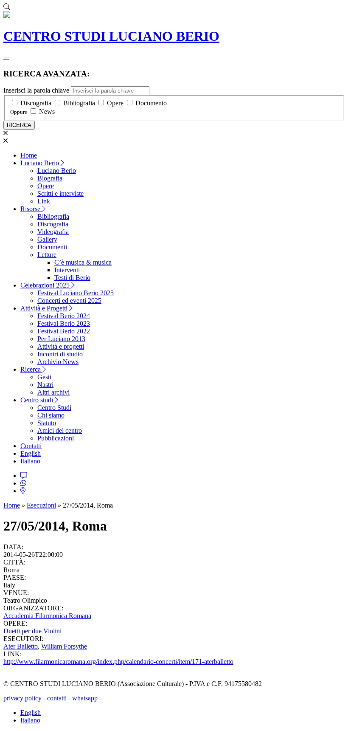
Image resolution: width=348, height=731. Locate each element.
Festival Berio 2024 (63, 315)
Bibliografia (79, 103)
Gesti (44, 377)
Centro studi (37, 400)
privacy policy (22, 698)
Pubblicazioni (55, 438)
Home (28, 155)
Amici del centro (59, 430)
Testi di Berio (72, 277)
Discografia (35, 103)
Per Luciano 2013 (61, 338)
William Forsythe (64, 646)
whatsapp (85, 698)
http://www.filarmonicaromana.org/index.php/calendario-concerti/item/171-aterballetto (118, 661)
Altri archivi (53, 392)
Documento (151, 103)
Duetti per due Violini (32, 631)
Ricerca (31, 369)
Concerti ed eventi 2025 (69, 300)
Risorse (31, 208)
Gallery (47, 239)
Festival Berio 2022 (63, 331)
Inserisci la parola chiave (36, 90)
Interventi (67, 270)
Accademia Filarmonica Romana (47, 615)
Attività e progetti (60, 346)
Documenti (52, 247)
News (47, 111)
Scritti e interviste (60, 193)
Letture (46, 254)
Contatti (31, 445)
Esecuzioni (41, 505)
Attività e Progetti (44, 308)
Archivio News (58, 361)
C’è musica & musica (83, 262)
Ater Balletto (20, 646)
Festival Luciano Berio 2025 (75, 292)
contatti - (59, 698)
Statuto (46, 422)
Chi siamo (51, 415)
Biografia (49, 178)
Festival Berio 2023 (63, 323)
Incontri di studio (60, 354)
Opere (115, 103)
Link (43, 201)
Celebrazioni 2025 (45, 285)
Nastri (45, 384)
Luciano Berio (40, 163)
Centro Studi (54, 407)
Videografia (53, 231)
